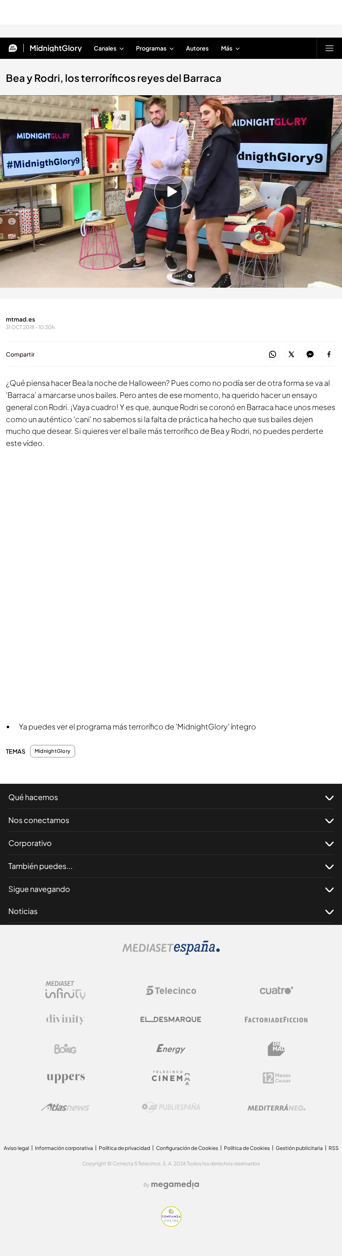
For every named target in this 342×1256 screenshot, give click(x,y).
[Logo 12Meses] (277, 1078)
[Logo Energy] (171, 1048)
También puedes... (40, 866)
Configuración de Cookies (187, 1148)
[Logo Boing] (65, 1048)
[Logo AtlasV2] (65, 1107)
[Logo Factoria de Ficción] (276, 1019)
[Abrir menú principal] (329, 48)
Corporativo (30, 843)
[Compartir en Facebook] (329, 354)
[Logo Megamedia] (175, 1184)
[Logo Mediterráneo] (276, 1107)
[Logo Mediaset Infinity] (65, 990)
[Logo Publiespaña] (171, 1107)
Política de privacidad (124, 1148)
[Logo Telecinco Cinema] (171, 1078)
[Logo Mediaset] (171, 952)
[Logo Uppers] (65, 1078)
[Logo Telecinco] (171, 990)
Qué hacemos (33, 797)
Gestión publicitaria (299, 1148)
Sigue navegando (39, 889)
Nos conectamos (38, 820)
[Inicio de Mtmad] (13, 48)
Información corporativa (64, 1148)
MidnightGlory (56, 48)
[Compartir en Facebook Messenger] (310, 354)
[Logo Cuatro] (276, 990)
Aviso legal (16, 1148)
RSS (334, 1148)
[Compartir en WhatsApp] (272, 354)
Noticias (23, 911)
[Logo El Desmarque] (171, 1019)
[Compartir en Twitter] (291, 354)
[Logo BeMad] (276, 1048)
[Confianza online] (171, 1224)
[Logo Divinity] (65, 1019)
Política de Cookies (247, 1148)
